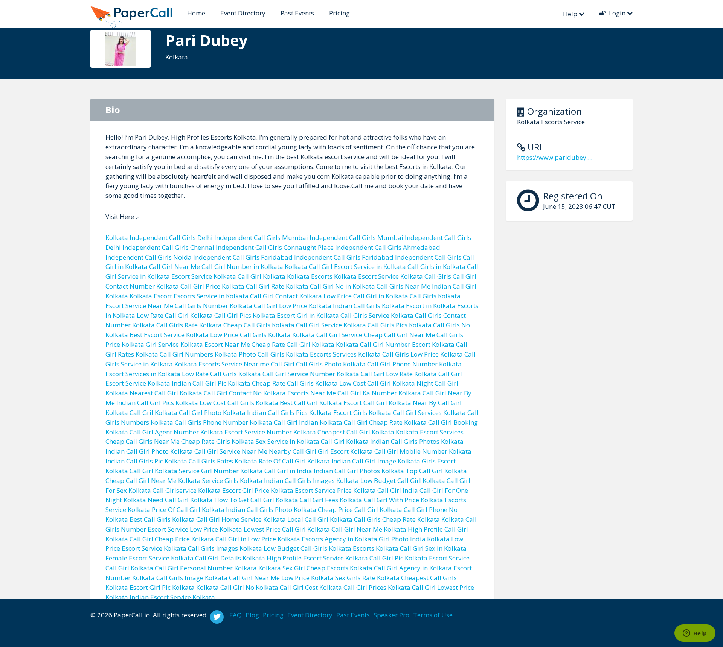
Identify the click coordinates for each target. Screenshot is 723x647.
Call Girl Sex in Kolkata (433, 548)
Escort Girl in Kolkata (308, 315)
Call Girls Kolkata (435, 296)
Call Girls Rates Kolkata (223, 461)
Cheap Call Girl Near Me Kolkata (153, 480)
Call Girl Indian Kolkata (308, 422)
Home (196, 13)
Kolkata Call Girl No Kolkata (237, 587)
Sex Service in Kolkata (287, 441)
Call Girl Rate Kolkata (277, 286)
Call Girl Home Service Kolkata (241, 519)
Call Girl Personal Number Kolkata (206, 567)
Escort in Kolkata (431, 305)
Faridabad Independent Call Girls (310, 257)
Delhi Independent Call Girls (239, 237)
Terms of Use (433, 615)
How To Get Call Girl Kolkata (256, 499)
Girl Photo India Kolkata (414, 539)
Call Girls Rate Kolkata (189, 324)
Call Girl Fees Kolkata (331, 499)
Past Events (297, 13)
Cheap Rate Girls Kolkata (217, 441)
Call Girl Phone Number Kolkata (414, 364)
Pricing (339, 13)
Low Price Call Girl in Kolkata (365, 296)
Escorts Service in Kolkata (211, 296)
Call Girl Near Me (174, 266)
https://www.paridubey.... (554, 157)
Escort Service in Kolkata (370, 266)
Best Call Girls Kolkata (162, 519)
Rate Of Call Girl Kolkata (294, 461)
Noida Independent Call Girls (216, 257)
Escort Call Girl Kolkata (377, 402)
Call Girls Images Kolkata (225, 548)
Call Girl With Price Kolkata (403, 499)
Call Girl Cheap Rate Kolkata (385, 422)
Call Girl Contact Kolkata (286, 296)
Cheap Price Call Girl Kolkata (360, 509)
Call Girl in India (288, 470)
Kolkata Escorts (310, 276)
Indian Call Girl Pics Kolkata (157, 402)
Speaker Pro (391, 615)
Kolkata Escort (151, 296)
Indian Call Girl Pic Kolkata (211, 383)
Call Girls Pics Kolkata (400, 324)
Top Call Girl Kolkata (436, 470)
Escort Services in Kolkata (142, 373)
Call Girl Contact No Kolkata (245, 393)
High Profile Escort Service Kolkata (317, 558)
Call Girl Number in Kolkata (242, 266)
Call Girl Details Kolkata (230, 558)
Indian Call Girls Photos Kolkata (417, 441)
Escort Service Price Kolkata (335, 490)
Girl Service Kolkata (174, 344)
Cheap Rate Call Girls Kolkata (295, 383)
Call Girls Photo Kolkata (331, 364)
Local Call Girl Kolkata (319, 519)
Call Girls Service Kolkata (376, 315)
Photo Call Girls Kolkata (273, 354)
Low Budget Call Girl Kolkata (402, 480)
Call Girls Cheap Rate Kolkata (397, 519)
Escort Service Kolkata (203, 276)
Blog (252, 615)
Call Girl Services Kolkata (429, 412)
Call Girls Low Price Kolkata (422, 354)
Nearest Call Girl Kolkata (166, 393)
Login (617, 13)
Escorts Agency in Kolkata (339, 539)
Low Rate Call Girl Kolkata (175, 315)
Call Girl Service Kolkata (331, 324)
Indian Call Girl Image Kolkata (375, 461)
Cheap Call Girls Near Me (142, 441)
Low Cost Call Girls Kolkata (239, 402)
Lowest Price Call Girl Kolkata (287, 529)
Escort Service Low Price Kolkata (195, 529)
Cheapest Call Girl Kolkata (355, 432)
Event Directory (242, 13)
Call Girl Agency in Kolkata (413, 567)
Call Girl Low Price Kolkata (292, 305)
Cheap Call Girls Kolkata (258, 324)
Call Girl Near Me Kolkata (368, 529)
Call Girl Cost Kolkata (311, 587)
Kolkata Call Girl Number (373, 344)
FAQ (235, 615)
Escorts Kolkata (375, 548)
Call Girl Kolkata (261, 276)
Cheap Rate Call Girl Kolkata (293, 344)
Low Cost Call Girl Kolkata (377, 383)
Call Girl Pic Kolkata (398, 558)
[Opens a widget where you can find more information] (694, 633)
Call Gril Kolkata (153, 412)
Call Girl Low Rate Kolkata (399, 373)
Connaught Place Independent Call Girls (342, 247)
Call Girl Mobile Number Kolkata (422, 451)
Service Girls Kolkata (232, 480)
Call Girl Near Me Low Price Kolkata (281, 577)
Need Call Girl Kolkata (180, 499)
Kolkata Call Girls (425, 276)
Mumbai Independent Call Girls (329, 237)
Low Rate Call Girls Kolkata (221, 373)
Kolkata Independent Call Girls (150, 237)
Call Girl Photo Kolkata (212, 412)
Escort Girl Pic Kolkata (162, 587)
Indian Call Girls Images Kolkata (311, 480)
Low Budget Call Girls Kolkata (307, 548)
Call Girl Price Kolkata (212, 286)
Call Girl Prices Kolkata (376, 587)
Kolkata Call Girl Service (327, 334)
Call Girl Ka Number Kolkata (379, 393)
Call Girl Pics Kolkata (244, 315)
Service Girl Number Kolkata (221, 470)
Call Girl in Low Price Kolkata (257, 539)
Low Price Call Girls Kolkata (250, 334)
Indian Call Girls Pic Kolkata (146, 461)
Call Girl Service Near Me (230, 451)
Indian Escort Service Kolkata (172, 597)
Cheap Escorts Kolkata (339, 567)
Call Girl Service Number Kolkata (310, 373)
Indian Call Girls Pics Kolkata (289, 412)
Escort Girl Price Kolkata (257, 490)
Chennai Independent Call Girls (236, 247)
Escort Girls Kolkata (362, 412)
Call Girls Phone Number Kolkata (223, 422)
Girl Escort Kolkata (345, 451)
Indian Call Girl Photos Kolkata (359, 470)
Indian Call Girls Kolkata (368, 305)
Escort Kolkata (433, 344)
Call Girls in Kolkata (436, 266)
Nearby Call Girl (292, 451)
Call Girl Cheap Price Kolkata (172, 539)
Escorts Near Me (311, 393)
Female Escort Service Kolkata (149, 558)
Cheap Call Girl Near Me (399, 334)
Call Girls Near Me (403, 286)
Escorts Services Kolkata (345, 354)
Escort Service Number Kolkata (270, 432)
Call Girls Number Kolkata (213, 305)
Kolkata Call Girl (309, 266)
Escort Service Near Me (139, 305)
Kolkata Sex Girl (281, 567)
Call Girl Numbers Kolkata (198, 354)
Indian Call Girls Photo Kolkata (271, 509)
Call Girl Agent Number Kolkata (176, 432)
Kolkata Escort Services (430, 432)
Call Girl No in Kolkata (342, 286)
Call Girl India (397, 490)
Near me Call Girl (269, 364)
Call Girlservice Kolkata (187, 490)
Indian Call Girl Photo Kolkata (149, 451)
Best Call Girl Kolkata (311, 402)
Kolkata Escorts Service (208, 364)
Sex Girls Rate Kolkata (367, 577)
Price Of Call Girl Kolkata (188, 509)
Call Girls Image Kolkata (191, 577)
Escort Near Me (227, 344)
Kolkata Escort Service (366, 276)
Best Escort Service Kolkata (169, 334)
